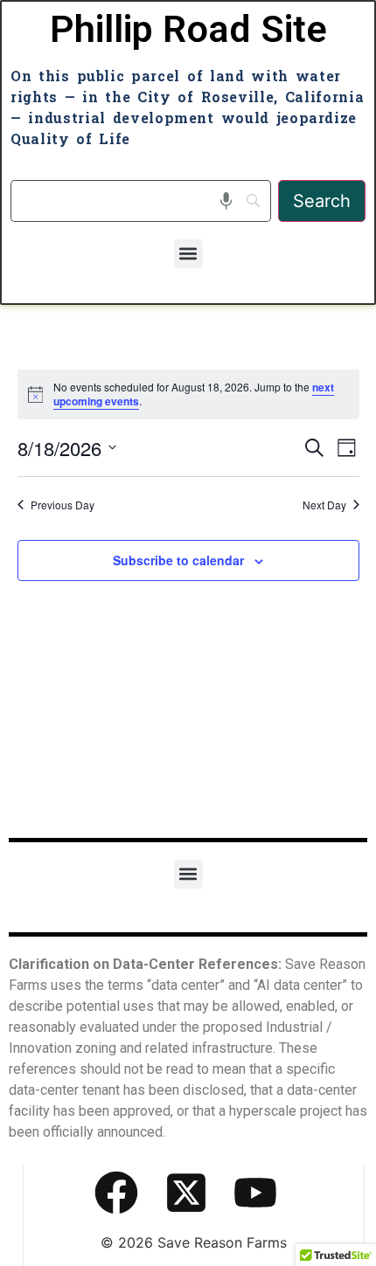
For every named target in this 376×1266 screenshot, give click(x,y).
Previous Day (62, 505)
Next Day (324, 505)
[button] (188, 253)
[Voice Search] (226, 201)
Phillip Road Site (188, 29)
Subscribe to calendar (178, 560)
